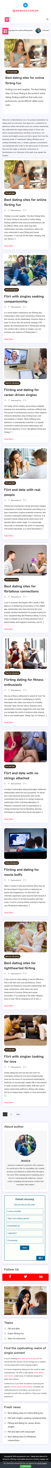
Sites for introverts (12, 383)
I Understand (25, 1466)
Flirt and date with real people (21, 1431)
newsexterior (16, 210)
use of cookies (42, 1463)
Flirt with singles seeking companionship (27, 1418)
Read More (8, 246)
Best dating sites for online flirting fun (25, 1413)
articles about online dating (21, 1387)
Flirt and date (12, 72)
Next (18, 1114)
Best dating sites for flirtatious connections (22, 1438)
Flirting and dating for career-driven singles (24, 1425)
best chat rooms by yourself (28, 1358)
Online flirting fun (11, 290)
